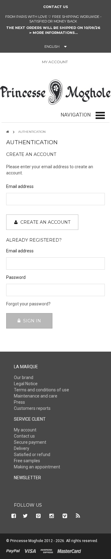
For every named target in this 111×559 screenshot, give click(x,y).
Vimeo (65, 516)
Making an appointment (37, 466)
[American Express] (46, 551)
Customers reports (32, 408)
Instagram (51, 516)
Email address (20, 186)
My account (25, 429)
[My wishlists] (90, 62)
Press (19, 402)
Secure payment (30, 442)
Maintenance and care (35, 396)
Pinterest (38, 516)
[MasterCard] (69, 551)
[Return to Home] (7, 132)
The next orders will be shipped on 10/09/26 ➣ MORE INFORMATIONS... (53, 30)
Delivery (21, 448)
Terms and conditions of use (41, 389)
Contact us (55, 7)
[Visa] (30, 551)
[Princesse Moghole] (55, 91)
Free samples (27, 460)
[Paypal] (13, 551)
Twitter (25, 516)
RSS (78, 516)
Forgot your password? (28, 303)
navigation (76, 115)
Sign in (75, 62)
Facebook (12, 516)
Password (16, 277)
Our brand (23, 377)
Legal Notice (26, 383)
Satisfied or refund (32, 454)
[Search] (4, 63)
